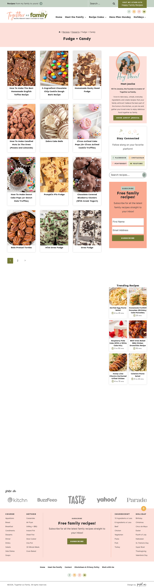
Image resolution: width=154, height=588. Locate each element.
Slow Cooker (31, 539)
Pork (116, 543)
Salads (8, 547)
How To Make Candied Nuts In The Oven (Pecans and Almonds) (21, 144)
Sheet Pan (30, 535)
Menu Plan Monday (120, 17)
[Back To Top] (143, 508)
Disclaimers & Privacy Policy (86, 567)
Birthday (139, 518)
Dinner (7, 539)
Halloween (140, 539)
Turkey (117, 547)
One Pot (29, 543)
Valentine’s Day (142, 555)
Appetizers (9, 518)
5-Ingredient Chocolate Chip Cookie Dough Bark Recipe (54, 91)
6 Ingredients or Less (123, 522)
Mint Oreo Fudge (54, 247)
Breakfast (9, 526)
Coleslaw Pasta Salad (137, 375)
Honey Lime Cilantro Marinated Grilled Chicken (118, 376)
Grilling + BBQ (31, 526)
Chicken (118, 530)
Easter (138, 530)
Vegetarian (119, 535)
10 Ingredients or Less (123, 518)
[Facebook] (129, 12)
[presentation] (21, 68)
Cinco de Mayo (142, 526)
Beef (116, 526)
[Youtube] (144, 12)
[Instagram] (134, 12)
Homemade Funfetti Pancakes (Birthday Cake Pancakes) (138, 310)
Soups (7, 555)
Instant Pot (30, 530)
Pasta (117, 539)
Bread (7, 522)
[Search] (144, 175)
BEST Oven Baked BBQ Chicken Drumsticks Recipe (138, 343)
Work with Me (108, 567)
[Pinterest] (139, 12)
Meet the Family (55, 567)
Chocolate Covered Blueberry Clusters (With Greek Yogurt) (87, 197)
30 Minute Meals (32, 547)
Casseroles (30, 518)
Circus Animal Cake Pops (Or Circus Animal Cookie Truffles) (87, 144)
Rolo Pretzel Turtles (21, 247)
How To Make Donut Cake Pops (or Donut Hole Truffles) (21, 197)
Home (59, 17)
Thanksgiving (141, 551)
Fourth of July (141, 535)
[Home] (60, 32)
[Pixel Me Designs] (141, 585)
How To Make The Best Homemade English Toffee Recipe (21, 91)
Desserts (8, 535)
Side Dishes (10, 551)
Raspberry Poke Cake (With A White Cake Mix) (118, 343)
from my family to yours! (23, 3)
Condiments (10, 530)
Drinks (7, 543)
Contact (68, 567)
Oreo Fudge (87, 247)
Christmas (140, 522)
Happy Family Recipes (132, 5)
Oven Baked (31, 551)
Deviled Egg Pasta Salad (118, 309)
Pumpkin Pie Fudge (54, 194)
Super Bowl (140, 547)
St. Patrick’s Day (142, 543)
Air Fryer (29, 522)
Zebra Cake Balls (54, 141)
